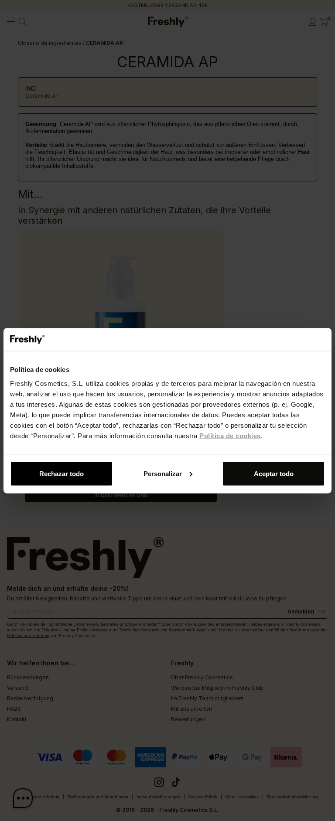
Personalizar (163, 473)
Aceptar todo (274, 473)
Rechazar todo (61, 473)
